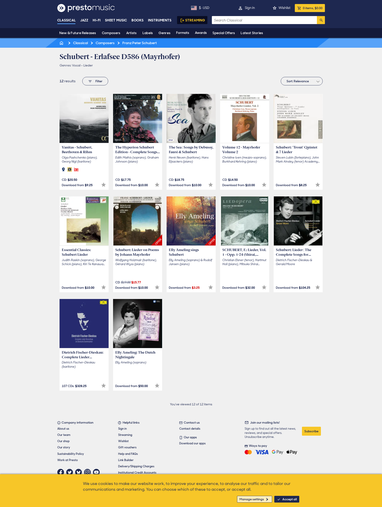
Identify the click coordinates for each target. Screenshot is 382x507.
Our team (63, 435)
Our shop (63, 441)
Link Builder (126, 460)
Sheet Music (116, 20)
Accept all (289, 499)
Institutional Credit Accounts (137, 472)
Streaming (195, 20)
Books (138, 20)
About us (63, 429)
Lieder (88, 65)
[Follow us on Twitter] (70, 472)
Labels (147, 33)
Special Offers (224, 33)
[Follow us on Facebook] (61, 472)
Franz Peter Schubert (139, 43)
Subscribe (311, 431)
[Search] (321, 20)
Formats (182, 33)
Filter (98, 81)
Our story (63, 447)
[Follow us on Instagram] (88, 472)
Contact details (189, 429)
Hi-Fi (97, 20)
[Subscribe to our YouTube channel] (97, 472)
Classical (66, 20)
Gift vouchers (127, 447)
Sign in (250, 8)
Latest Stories (252, 33)
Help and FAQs (128, 454)
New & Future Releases (77, 33)
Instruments (159, 20)
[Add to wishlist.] (103, 185)
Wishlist (284, 8)
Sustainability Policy (70, 454)
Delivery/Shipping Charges (136, 466)
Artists (131, 33)
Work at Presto (67, 460)
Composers (111, 33)
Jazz (84, 20)
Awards (201, 33)
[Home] (62, 43)
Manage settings (252, 499)
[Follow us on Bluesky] (79, 472)
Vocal (76, 65)
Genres (164, 33)
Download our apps (192, 443)
